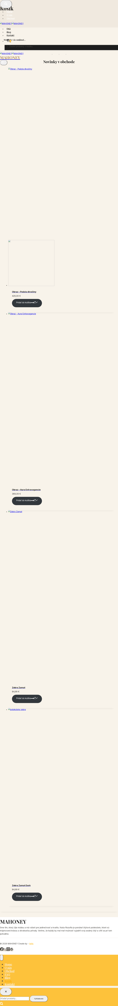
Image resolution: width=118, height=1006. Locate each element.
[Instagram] (8, 950)
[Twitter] (5, 950)
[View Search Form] (6, 4)
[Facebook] (2, 950)
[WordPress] (11, 950)
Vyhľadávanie (38, 999)
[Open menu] (3, 62)
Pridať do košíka (23, 302)
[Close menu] (1, 958)
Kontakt (10, 35)
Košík (8, 981)
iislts (31, 944)
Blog (9, 32)
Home (9, 12)
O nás (9, 15)
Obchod (11, 18)
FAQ (9, 29)
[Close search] (6, 992)
